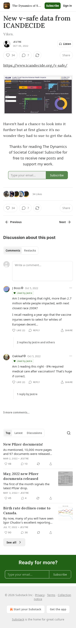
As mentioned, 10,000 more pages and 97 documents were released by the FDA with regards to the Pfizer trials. (27, 452)
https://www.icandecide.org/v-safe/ (35, 65)
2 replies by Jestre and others (36, 342)
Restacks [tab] (30, 250)
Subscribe (52, 6)
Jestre (17, 41)
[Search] (69, 433)
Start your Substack (27, 609)
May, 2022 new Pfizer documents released (21, 476)
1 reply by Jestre (27, 394)
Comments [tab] (13, 250)
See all (11, 542)
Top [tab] (8, 433)
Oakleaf (17, 356)
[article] (38, 454)
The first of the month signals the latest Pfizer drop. (26, 486)
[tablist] (20, 250)
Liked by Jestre (24, 292)
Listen (67, 44)
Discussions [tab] (34, 433)
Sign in (67, 6)
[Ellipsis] (70, 288)
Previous (15, 222)
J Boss (16, 288)
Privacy (40, 595)
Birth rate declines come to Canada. (26, 510)
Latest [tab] (18, 433)
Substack (18, 619)
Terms (51, 595)
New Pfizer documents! (23, 444)
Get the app (58, 609)
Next (62, 222)
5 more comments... (16, 412)
